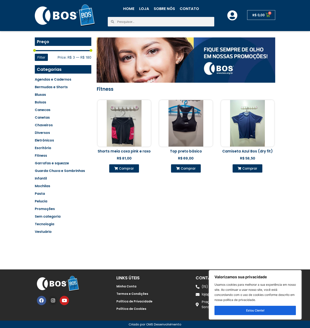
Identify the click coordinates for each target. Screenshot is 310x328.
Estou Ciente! (255, 310)
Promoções (45, 209)
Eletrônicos (44, 140)
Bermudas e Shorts (51, 87)
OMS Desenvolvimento (163, 324)
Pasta (40, 193)
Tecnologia (44, 224)
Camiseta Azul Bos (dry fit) (247, 151)
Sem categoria (48, 216)
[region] (255, 295)
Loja (144, 8)
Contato (189, 8)
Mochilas (42, 186)
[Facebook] (41, 300)
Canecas (42, 110)
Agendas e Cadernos (53, 79)
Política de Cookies (131, 309)
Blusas (40, 94)
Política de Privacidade (134, 301)
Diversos (42, 132)
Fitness (41, 155)
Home (129, 8)
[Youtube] (64, 300)
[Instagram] (53, 300)
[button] (124, 168)
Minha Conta (126, 286)
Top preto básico (186, 151)
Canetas (42, 117)
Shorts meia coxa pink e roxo (124, 151)
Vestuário (43, 231)
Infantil (41, 178)
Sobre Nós (164, 8)
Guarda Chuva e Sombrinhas (60, 171)
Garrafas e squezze (52, 163)
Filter (41, 57)
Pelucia (41, 201)
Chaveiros (44, 125)
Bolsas (40, 102)
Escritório (43, 148)
